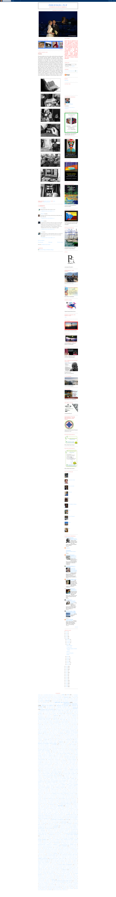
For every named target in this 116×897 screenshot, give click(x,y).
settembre (68, 642)
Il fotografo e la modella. (45, 765)
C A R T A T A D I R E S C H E (71, 579)
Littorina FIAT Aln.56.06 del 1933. (68, 798)
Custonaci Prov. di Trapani (71, 737)
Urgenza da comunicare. (48, 878)
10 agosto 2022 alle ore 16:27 (48, 237)
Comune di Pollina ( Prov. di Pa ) (51, 733)
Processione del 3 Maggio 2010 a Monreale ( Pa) (66, 843)
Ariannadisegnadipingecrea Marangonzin (70, 567)
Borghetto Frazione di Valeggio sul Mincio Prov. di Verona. (54, 710)
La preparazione (53, 789)
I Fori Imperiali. (66, 755)
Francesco (69, 748)
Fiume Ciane (71, 744)
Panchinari (49, 827)
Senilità (45, 869)
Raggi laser (65, 847)
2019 (67, 669)
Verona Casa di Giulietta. (67, 879)
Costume (52, 735)
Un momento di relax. (59, 877)
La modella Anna (71, 780)
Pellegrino (57, 834)
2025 (67, 633)
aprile (68, 659)
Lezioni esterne (70, 795)
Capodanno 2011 (41, 715)
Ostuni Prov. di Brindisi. (66, 823)
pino (41, 231)
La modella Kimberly (50, 785)
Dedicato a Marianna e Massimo (45, 738)
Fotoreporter (57, 748)
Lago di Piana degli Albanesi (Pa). (52, 792)
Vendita (48, 879)
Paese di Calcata (59, 824)
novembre (68, 641)
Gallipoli (75, 748)
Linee (73, 797)
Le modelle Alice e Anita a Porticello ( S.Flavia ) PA (63, 793)
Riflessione (41, 852)
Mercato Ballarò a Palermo (72, 504)
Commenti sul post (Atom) (46, 244)
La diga (46, 779)
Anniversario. (65, 699)
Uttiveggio (57, 878)
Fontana (48, 745)
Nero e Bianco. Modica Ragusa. (44, 822)
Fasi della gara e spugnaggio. (65, 740)
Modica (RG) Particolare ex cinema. (62, 813)
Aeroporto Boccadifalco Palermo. (54, 697)
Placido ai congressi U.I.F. (70, 838)
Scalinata (54, 862)
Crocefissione (41, 737)
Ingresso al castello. (63, 769)
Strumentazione (51, 873)
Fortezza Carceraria (72, 745)
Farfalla (56, 740)
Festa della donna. (64, 743)
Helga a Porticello (69, 754)
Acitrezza (43, 697)
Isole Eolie (58, 774)
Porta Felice (51, 839)
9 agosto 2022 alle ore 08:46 (47, 229)
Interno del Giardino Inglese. (70, 770)
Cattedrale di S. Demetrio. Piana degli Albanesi (61, 724)
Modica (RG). (63, 814)
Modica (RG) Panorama (66, 812)
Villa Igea (68, 882)
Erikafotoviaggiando (69, 619)
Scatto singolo (73, 863)
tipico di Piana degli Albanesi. (59, 889)
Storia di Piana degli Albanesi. (62, 872)
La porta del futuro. (43, 789)
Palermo (56, 825)
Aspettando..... (41, 708)
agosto (68, 644)
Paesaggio (52, 824)
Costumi (57, 735)
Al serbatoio (74, 697)
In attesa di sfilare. (57, 768)
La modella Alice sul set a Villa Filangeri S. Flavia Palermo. (63, 779)
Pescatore (63, 834)
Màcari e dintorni (69, 645)
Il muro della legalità (70, 653)
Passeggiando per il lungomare (45, 834)
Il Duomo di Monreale (72, 760)
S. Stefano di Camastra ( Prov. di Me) (69, 854)
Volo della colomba (43, 883)
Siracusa (65, 869)
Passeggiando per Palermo (70, 833)
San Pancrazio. (73, 859)
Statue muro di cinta (48, 872)
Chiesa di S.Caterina (73, 728)
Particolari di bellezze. (43, 832)
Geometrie (71, 749)
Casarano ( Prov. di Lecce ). (44, 719)
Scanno (59, 862)
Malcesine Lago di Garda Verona (68, 802)
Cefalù (74, 724)
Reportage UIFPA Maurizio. (51, 849)
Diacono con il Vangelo (65, 738)
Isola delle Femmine (56, 772)
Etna (41, 740)
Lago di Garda (53, 790)
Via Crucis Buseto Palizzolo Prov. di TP (62, 880)
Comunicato (70, 492)
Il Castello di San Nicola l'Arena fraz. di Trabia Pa (49, 760)
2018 (67, 671)
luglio (68, 656)
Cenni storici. (66, 725)
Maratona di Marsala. (53, 803)
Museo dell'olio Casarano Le (58, 818)
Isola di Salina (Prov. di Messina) (68, 773)
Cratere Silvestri (73, 735)
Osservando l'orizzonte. (53, 823)
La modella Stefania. (61, 785)
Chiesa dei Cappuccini (53, 728)
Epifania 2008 (70, 739)
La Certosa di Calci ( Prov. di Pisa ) (61, 777)
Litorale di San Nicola (53, 798)
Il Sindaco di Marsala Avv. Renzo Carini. (58, 762)
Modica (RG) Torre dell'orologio (52, 814)
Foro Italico (63, 745)
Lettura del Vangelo (61, 795)
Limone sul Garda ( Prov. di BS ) (64, 797)
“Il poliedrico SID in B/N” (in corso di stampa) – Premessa (74, 556)
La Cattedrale (47, 777)
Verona (58, 879)
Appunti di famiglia (48, 705)
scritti (50, 889)
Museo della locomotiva (57, 819)
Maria (46, 804)
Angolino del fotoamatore (70, 555)
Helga (62, 754)
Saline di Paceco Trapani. (50, 855)
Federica (68, 742)
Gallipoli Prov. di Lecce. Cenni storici (59, 749)
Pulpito (39, 847)
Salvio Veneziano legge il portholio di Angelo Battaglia (62, 857)
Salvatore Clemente (42, 857)
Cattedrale (46, 724)
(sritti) (39, 694)
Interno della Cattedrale (44, 772)
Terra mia (68, 651)
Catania (40, 724)
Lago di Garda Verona (63, 790)
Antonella (44, 702)
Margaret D (42, 213)
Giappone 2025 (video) (69, 620)
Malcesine (57, 802)
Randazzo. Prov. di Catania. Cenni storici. (52, 848)
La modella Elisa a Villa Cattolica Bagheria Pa (54, 783)
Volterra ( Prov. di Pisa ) (55, 883)
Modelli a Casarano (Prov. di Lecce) (69, 809)
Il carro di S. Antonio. (60, 763)
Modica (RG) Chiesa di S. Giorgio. (51, 812)
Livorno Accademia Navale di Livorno (46, 799)
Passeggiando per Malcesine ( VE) (56, 833)
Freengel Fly (58, 5)
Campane (41, 714)
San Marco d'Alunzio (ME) (45, 859)
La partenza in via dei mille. (55, 788)
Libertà (69, 510)
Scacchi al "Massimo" (71, 516)
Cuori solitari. (59, 737)
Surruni (58, 873)
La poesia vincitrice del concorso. (70, 788)
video (66, 317)
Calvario (76, 713)
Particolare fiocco (52, 830)
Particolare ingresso (63, 830)
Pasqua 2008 (59, 832)
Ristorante (49, 853)
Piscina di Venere (47, 838)
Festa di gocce (73, 743)
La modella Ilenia (71, 783)
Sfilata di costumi (53, 869)
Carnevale (55, 715)
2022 (67, 638)
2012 (67, 680)
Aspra (47, 708)
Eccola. (63, 739)
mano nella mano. (58, 888)
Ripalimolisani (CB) (63, 852)
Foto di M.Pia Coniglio (63, 747)
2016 (67, 674)
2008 (67, 686)
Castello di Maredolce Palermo (46, 723)
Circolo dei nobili (56, 730)
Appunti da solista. (70, 704)
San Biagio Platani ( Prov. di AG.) (57, 858)
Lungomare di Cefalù (42, 800)
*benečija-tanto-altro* (70, 537)
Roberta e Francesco (63, 853)
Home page (50, 242)
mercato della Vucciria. (68, 888)
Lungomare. (74, 800)
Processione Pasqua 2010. (66, 842)
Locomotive (67, 799)
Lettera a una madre (71, 486)
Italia (60, 775)
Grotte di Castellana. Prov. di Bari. (51, 754)
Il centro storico (71, 763)
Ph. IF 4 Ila (72, 580)
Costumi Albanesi (64, 735)
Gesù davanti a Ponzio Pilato (58, 750)
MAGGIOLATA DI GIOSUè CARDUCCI (74, 539)
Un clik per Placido (42, 877)
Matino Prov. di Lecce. (66, 804)
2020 (67, 667)
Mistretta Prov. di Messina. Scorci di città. (59, 808)
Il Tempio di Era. (72, 762)
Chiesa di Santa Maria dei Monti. (70, 729)
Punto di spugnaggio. (48, 847)
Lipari (44, 798)
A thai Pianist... (68, 550)
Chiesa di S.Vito (42, 729)
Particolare (55, 829)
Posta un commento (41, 240)
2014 (67, 677)
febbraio (68, 662)
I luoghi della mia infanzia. (69, 757)
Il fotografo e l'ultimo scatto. (71, 764)
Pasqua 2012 (65, 832)
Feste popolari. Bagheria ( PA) (44, 744)
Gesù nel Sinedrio (70, 750)
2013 (67, 678)
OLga (42, 207)
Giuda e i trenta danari (63, 752)
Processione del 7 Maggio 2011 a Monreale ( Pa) (49, 844)
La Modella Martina (53, 778)
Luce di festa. (74, 799)
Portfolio (68, 654)
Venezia (53, 879)
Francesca (63, 748)
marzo (68, 661)
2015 (67, 675)
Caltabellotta (68, 713)
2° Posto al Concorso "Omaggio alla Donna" (62, 696)
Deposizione (55, 738)
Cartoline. (55, 718)
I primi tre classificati (71, 758)
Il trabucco (67, 765)
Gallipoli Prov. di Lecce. (43, 749)
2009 (67, 685)
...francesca (68, 547)
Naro (67, 819)
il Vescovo (70, 887)
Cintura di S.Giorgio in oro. (44, 730)
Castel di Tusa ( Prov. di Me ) (59, 719)
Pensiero (69, 522)
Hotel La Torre (59, 755)
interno (50, 888)
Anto (62, 701)
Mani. (39, 803)
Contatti (60, 734)
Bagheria (75, 708)
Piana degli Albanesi (72, 834)
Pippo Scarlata (56, 837)
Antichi (47, 701)
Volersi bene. (75, 882)
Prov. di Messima (63, 845)
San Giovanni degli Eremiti (72, 858)
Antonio (51, 702)
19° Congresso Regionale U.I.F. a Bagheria (51, 694)
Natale (72, 819)
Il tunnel (73, 765)
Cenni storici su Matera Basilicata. (54, 725)
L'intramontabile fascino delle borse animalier (73, 601)
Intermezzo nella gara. (57, 770)
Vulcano (52, 884)
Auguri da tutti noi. (59, 708)
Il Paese (40, 762)
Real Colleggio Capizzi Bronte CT (70, 848)
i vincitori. (64, 887)
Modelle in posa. (56, 809)
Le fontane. (47, 793)
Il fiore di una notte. (58, 764)
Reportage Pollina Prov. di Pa (65, 849)
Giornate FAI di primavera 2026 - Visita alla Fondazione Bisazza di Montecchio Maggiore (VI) (74, 570)
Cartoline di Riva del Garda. (44, 718)
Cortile (39, 735)
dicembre (68, 639)
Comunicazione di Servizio (72, 733)
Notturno (71, 822)
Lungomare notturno (65, 800)
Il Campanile (56, 759)
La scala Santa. (71, 789)
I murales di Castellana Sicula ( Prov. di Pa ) (54, 758)
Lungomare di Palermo (54, 800)
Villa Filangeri (60, 882)
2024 (67, 635)
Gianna (48, 752)
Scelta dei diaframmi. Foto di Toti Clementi (47, 864)
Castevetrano (74, 723)
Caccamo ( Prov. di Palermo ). (50, 713)
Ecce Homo (58, 739)
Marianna (52, 804)
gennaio (68, 664)
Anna (59, 699)
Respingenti (75, 849)
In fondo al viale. (74, 768)
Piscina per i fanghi (57, 838)
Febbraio (61, 742)
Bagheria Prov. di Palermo (47, 709)
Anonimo (41, 701)
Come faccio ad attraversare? (56, 732)
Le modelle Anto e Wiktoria (49, 795)
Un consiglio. (51, 877)
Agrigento (66, 697)
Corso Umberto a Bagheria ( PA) (70, 734)
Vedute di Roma (41, 879)
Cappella (49, 715)
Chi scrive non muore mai (70, 588)
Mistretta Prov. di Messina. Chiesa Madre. (55, 807)
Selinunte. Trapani (52, 867)
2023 (67, 636)
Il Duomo (64, 760)
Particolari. (52, 832)
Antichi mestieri (55, 701)
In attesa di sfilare (47, 768)
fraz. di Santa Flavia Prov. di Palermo (52, 887)
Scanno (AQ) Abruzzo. (66, 862)
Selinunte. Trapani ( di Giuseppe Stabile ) (67, 867)
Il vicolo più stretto (62, 767)
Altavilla (55, 699)
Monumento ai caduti (43, 817)
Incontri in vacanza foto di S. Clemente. (48, 769)
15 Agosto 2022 (69, 647)
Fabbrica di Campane (48, 740)
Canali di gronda (48, 714)
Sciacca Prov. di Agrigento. (65, 864)
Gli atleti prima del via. (49, 753)
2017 (67, 672)
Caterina (42, 221)
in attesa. (46, 888)
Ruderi (39, 854)
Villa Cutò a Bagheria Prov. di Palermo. (46, 882)
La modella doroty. (70, 787)
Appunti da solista (61, 702)
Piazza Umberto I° (48, 837)
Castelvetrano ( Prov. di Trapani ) (61, 723)
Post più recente (40, 242)
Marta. (57, 804)
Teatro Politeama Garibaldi (50, 874)
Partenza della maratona (59, 828)
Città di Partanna (42, 732)
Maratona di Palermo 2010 (65, 803)
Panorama (55, 827)
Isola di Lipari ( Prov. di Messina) (51, 773)
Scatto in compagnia (55, 863)
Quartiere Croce (57, 847)
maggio (68, 658)
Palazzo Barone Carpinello (71, 824)
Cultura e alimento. (50, 737)
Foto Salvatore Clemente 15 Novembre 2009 (47, 747)
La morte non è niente (71, 479)
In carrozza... (66, 768)
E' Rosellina (52, 739)
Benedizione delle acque (61, 709)
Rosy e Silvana (73, 853)
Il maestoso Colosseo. (58, 765)
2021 (67, 666)
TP (72, 873)
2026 (67, 631)
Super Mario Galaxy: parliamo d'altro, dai (74, 590)
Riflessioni (48, 852)
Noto (59, 822)
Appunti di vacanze (62, 705)
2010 (67, 683)
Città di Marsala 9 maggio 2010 (69, 730)
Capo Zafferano (73, 714)
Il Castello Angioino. (72, 759)
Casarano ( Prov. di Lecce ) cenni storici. (68, 718)
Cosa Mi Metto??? (69, 599)
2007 (68, 694)
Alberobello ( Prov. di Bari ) (44, 698)
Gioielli (54, 752)
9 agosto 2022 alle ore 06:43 (47, 218)
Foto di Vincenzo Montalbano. (45, 748)
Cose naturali (46, 735)
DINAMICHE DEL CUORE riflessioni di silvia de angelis (71, 612)
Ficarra (55, 744)
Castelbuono (57, 720)
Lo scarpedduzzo (59, 799)
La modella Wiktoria (60, 787)
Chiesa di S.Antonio (63, 728)
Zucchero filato (59, 884)
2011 (67, 681)
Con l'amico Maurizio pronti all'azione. (47, 734)
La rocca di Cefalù (63, 789)
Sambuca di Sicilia (42, 858)
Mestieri (60, 805)
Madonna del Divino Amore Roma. (45, 802)
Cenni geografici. (42, 725)
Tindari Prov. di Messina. (64, 874)
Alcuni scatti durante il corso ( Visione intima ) (63, 698)
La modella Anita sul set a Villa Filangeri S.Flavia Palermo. (52, 780)
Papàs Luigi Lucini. (64, 827)
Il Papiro (45, 762)
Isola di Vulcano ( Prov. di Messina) (46, 774)
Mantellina (44, 803)
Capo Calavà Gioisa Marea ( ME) (61, 714)
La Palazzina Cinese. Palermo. (67, 778)
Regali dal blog (41, 849)
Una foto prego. (69, 877)
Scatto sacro (65, 863)
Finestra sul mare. (63, 744)
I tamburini (49, 759)
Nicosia (54, 822)
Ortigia (44, 823)
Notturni (64, 822)
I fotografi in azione (56, 757)
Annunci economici (74, 699)
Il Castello (62, 759)
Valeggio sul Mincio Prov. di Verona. (69, 878)
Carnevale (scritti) (65, 715)
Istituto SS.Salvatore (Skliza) (50, 775)
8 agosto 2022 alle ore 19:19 (47, 211)
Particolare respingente (65, 829)
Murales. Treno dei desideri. (56, 817)
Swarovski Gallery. (66, 873)
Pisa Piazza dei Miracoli (66, 837)
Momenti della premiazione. (44, 815)
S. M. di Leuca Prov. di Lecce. (53, 854)
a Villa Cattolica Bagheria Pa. (71, 884)
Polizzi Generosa (42, 839)
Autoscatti (68, 708)
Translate (73, 66)
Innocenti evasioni (47, 770)
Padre (47, 824)
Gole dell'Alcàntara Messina (64, 753)
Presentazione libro (47, 842)
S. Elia (43, 854)
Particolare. (73, 830)
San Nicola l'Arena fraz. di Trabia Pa (61, 859)
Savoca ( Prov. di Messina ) (44, 862)
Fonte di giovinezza (55, 745)
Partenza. (49, 829)
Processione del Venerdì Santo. (69, 844)
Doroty (46, 739)
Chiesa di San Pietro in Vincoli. (54, 729)
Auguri (69, 473)
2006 (63, 694)
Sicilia (59, 869)
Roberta (55, 853)
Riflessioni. (54, 852)
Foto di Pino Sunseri (73, 747)
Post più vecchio (60, 242)
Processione (56, 842)
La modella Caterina (51, 782)
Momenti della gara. (72, 814)
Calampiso (60, 713)
